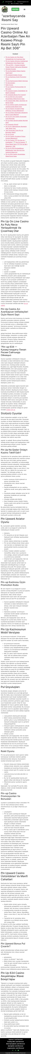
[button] (24, 9)
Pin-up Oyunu (10, 134)
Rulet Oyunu (9, 85)
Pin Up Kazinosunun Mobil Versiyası (17, 81)
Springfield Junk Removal (15, 1046)
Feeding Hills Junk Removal (15, 1041)
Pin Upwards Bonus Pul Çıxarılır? (16, 95)
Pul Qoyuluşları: (10, 83)
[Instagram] (15, 1050)
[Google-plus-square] (18, 1050)
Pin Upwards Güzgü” (12, 124)
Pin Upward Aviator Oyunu (14, 75)
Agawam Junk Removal (16, 1039)
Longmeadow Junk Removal (15, 1048)
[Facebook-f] (13, 1050)
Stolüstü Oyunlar (11, 69)
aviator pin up (10, 410)
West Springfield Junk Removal (15, 1044)
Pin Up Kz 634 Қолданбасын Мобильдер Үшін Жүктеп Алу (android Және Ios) (15, 150)
